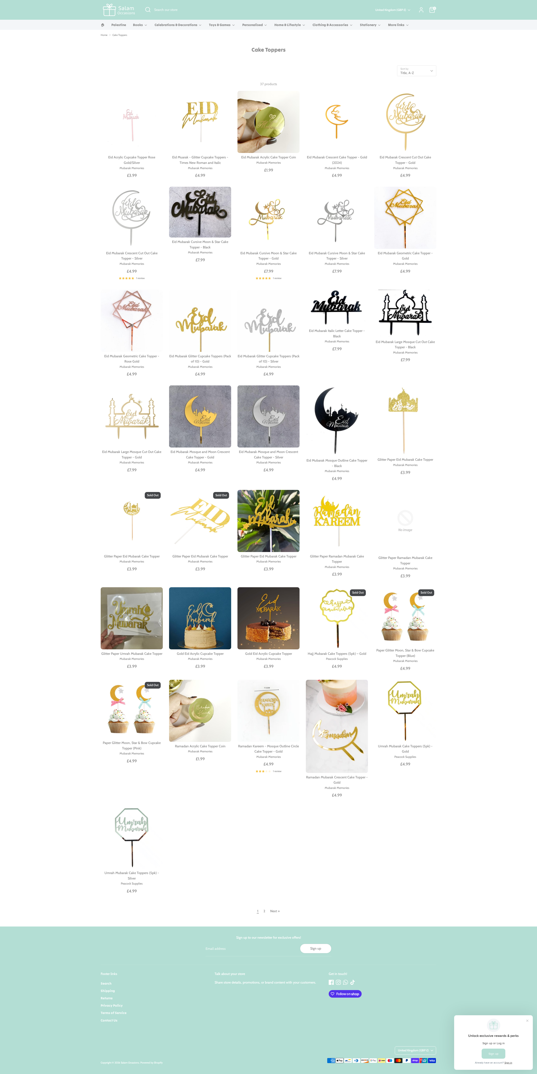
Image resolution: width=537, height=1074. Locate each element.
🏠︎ (102, 25)
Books (138, 25)
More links (396, 25)
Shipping (108, 991)
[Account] (421, 10)
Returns (107, 998)
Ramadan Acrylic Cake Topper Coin (200, 746)
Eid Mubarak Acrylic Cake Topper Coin (268, 157)
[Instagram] (338, 982)
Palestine (118, 25)
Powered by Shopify (151, 1062)
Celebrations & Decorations (176, 25)
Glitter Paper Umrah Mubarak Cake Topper (131, 654)
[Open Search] (148, 9)
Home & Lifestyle (287, 25)
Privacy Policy (112, 1005)
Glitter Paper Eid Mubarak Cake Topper (405, 460)
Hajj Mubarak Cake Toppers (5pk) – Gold (337, 654)
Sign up (315, 948)
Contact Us (109, 1020)
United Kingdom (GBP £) (390, 10)
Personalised (252, 25)
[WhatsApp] (345, 982)
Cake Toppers (119, 35)
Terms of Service (113, 1013)
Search (106, 983)
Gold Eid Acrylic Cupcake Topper (200, 654)
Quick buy (132, 146)
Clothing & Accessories (331, 25)
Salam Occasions (130, 1062)
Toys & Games (220, 25)
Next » (275, 911)
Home (104, 35)
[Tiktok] (352, 982)
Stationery (368, 25)
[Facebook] (331, 982)
